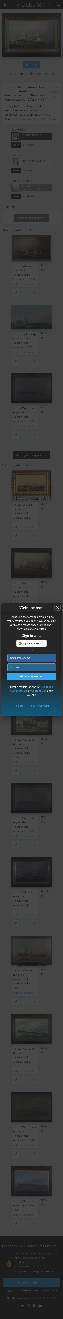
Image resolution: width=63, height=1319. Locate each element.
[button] (31, 643)
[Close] (57, 607)
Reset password (39, 705)
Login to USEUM (33, 676)
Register (19, 705)
